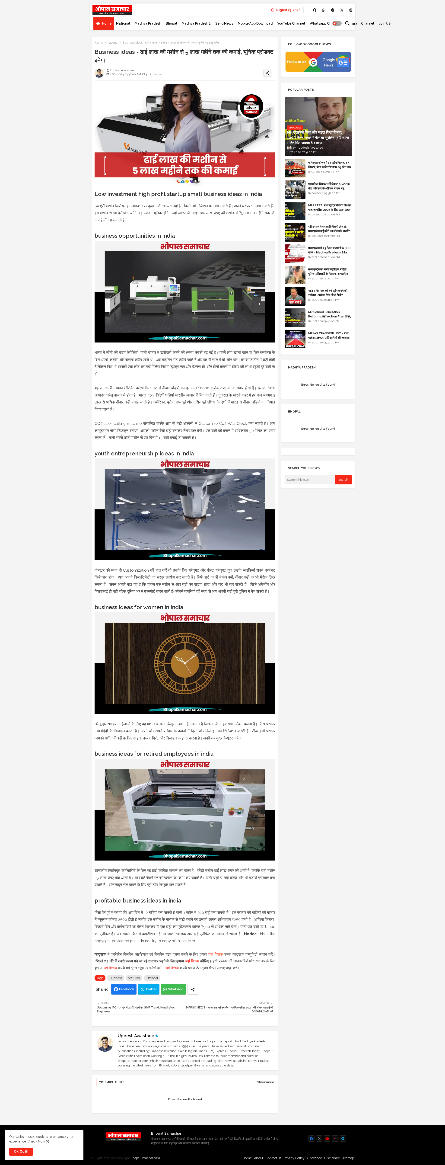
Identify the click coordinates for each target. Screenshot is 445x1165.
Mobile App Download (255, 23)
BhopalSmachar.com (145, 1158)
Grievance (314, 1158)
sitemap (348, 1158)
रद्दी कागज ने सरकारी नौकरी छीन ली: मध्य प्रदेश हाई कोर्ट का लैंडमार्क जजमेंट (329, 229)
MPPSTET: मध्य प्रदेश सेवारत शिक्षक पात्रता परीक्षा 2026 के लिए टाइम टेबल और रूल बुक (329, 209)
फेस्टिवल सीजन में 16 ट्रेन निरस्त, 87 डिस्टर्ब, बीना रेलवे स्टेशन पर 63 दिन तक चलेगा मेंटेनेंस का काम (329, 167)
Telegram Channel (359, 23)
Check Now (36, 1141)
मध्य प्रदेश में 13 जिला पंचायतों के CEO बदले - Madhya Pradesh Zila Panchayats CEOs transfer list (329, 254)
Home (106, 23)
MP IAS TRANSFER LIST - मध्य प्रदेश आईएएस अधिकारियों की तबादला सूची (329, 337)
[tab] (103, 23)
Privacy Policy (294, 1158)
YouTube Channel (291, 23)
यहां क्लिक (215, 954)
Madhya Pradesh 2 (196, 23)
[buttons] (315, 10)
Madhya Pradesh (148, 23)
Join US (385, 23)
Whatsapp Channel (325, 23)
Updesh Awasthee (136, 1035)
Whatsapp (176, 989)
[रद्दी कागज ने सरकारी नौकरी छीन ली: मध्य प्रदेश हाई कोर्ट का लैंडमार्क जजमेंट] (295, 232)
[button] (337, 23)
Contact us (273, 1158)
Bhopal (171, 23)
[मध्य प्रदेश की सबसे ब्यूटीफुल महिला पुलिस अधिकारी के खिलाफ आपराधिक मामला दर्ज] (295, 275)
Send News (224, 23)
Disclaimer (332, 1158)
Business (116, 978)
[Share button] (192, 989)
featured (134, 978)
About (258, 1158)
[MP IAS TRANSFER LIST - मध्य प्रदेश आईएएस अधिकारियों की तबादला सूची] (295, 339)
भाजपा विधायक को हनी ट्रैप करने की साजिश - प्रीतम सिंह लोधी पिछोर (327, 293)
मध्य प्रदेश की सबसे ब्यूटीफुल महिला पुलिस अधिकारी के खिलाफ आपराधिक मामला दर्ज (328, 273)
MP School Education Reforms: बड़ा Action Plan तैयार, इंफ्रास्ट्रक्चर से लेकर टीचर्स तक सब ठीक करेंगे (329, 318)
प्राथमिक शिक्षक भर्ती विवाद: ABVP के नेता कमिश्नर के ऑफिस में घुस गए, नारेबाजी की (329, 188)
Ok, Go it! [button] (21, 1151)
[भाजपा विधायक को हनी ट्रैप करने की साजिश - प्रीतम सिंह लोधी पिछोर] (295, 296)
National (123, 23)
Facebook (126, 989)
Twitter (151, 989)
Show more (265, 1082)
